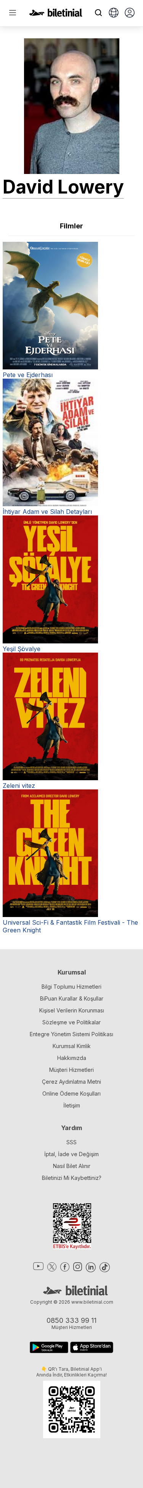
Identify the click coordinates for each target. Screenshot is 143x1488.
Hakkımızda (71, 1058)
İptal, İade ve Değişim (71, 1154)
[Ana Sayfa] (55, 14)
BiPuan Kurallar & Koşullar (71, 998)
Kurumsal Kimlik (72, 1046)
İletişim (71, 1105)
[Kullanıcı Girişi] (129, 13)
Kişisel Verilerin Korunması (71, 1010)
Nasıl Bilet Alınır (71, 1166)
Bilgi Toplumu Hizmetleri (71, 986)
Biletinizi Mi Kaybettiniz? (71, 1178)
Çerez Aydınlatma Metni (71, 1081)
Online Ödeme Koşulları (71, 1093)
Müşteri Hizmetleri (71, 1069)
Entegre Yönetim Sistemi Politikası (71, 1034)
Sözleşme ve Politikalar (71, 1022)
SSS (71, 1142)
